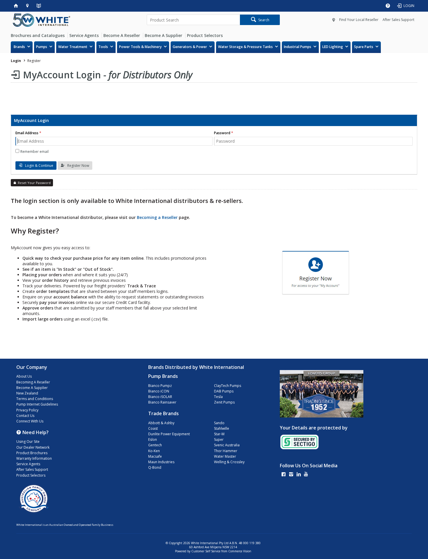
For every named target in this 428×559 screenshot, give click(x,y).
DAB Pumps (224, 391)
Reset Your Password (34, 183)
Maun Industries (161, 461)
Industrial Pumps (297, 46)
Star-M (219, 433)
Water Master (225, 456)
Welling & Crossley (229, 461)
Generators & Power (190, 46)
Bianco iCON (158, 391)
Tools (103, 46)
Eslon (152, 439)
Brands (19, 46)
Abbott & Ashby (161, 422)
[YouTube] (306, 474)
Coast (153, 428)
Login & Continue (39, 165)
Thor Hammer (225, 450)
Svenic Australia (227, 445)
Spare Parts (363, 46)
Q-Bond (154, 467)
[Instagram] (291, 474)
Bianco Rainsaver (162, 402)
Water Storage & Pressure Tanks (245, 46)
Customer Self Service (205, 551)
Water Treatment (72, 46)
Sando (219, 422)
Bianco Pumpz (160, 385)
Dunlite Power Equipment (169, 433)
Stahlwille (221, 428)
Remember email (34, 151)
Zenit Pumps (224, 402)
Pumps (41, 46)
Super (219, 439)
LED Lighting (332, 46)
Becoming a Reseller (157, 217)
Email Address (26, 132)
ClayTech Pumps (227, 385)
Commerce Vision (239, 551)
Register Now (78, 165)
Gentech (155, 445)
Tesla (218, 396)
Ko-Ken (154, 450)
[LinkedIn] (299, 474)
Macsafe (155, 456)
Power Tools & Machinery (140, 46)
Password (222, 132)
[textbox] (193, 20)
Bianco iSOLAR (160, 396)
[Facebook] (283, 474)
